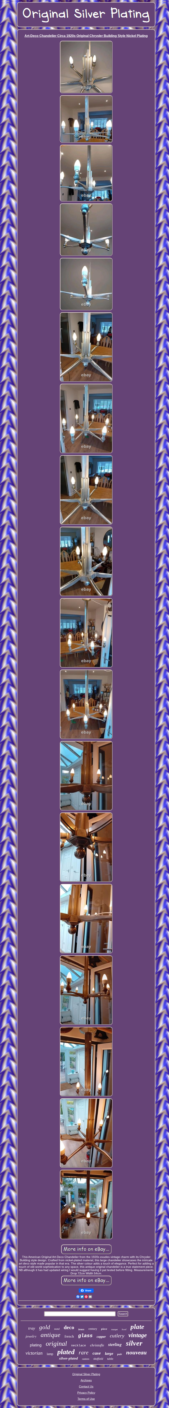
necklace (78, 1345)
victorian (34, 1353)
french (69, 1336)
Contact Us (86, 1386)
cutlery (117, 1335)
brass (81, 1329)
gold (44, 1327)
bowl (124, 1329)
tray (31, 1328)
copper (101, 1336)
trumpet (114, 1329)
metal (57, 1329)
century (92, 1328)
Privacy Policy (86, 1392)
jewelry (31, 1336)
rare (83, 1352)
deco (69, 1327)
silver (134, 1343)
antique (50, 1334)
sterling (115, 1344)
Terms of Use (86, 1398)
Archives (86, 1380)
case (97, 1353)
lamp (50, 1354)
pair (119, 1354)
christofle (97, 1345)
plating (36, 1345)
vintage (137, 1335)
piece (104, 1328)
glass (85, 1336)
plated (66, 1352)
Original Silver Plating (86, 1374)
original (56, 1343)
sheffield (98, 1358)
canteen (85, 1358)
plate (137, 1326)
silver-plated (68, 1358)
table (110, 1358)
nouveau (136, 1352)
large (109, 1353)
